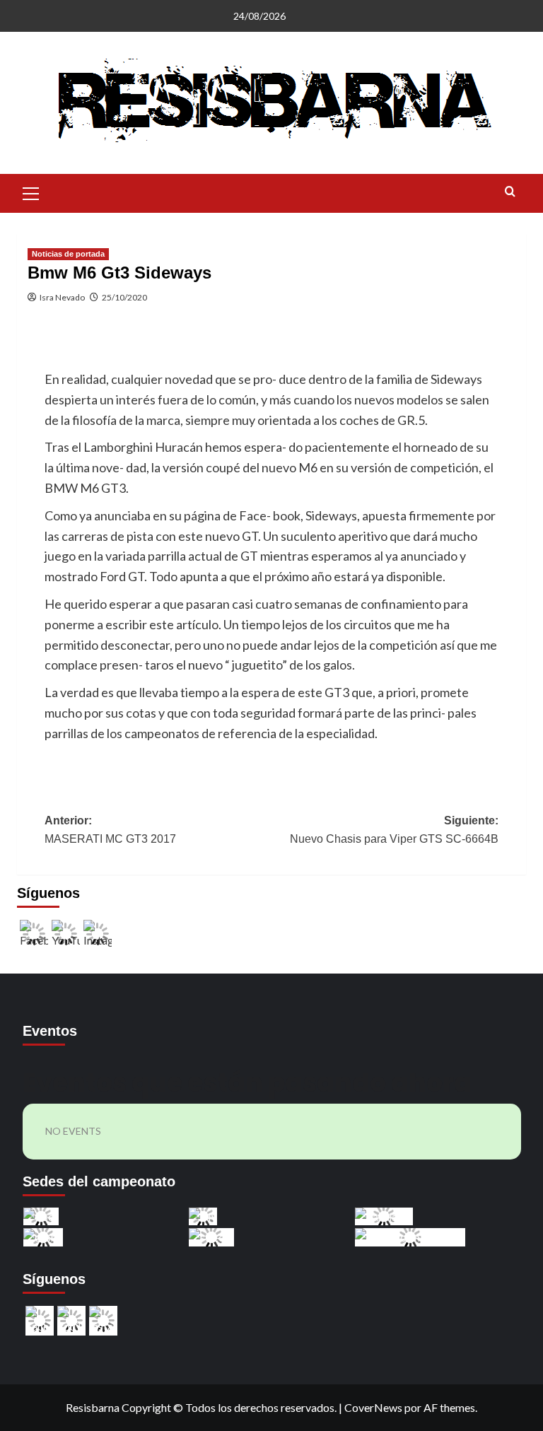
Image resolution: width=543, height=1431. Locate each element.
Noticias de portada (68, 254)
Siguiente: (394, 829)
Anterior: (110, 829)
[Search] (510, 192)
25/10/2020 (124, 297)
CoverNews (373, 1407)
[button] (31, 191)
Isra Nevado (62, 297)
